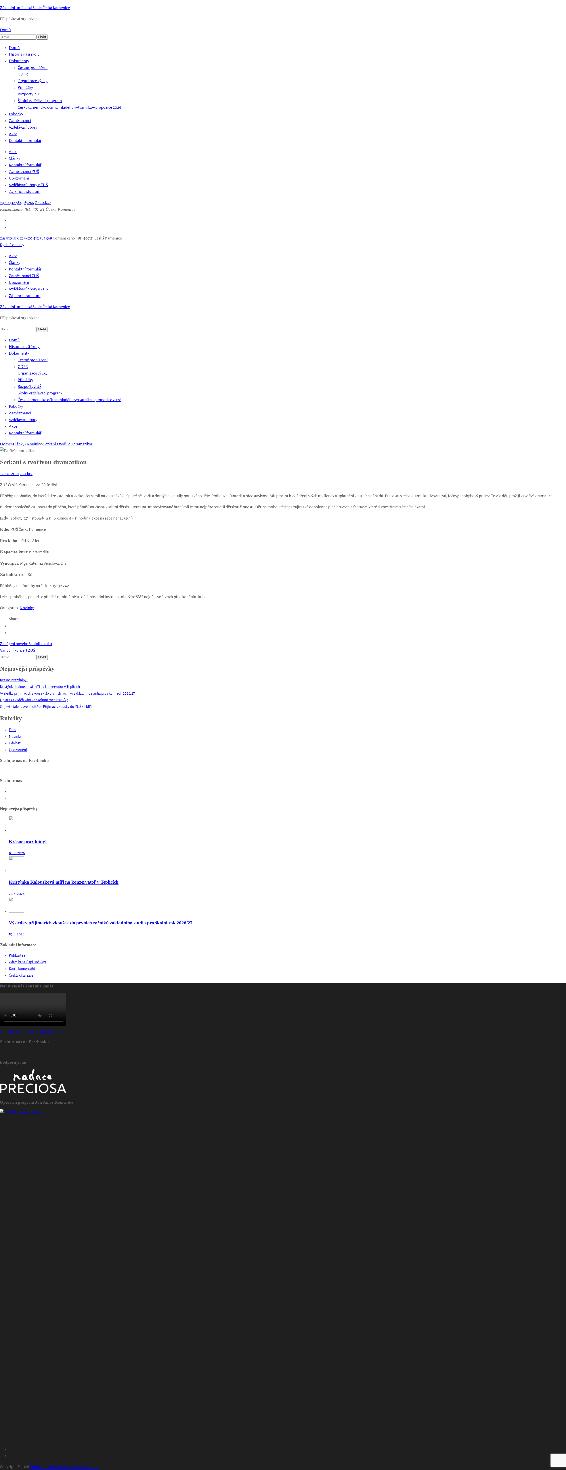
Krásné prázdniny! (14, 680)
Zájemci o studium (24, 191)
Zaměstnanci (20, 120)
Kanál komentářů (22, 969)
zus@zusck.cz (39, 202)
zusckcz (26, 473)
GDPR (23, 74)
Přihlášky (25, 87)
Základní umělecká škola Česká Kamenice (35, 8)
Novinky (27, 608)
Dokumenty (19, 61)
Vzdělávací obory (23, 127)
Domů (5, 30)
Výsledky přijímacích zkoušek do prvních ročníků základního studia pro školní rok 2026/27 (67, 693)
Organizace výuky (33, 81)
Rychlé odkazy (12, 245)
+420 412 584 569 (14, 202)
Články (14, 158)
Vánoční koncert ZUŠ (17, 650)
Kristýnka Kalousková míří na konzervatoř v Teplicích (40, 687)
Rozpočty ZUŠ (29, 94)
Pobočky (16, 114)
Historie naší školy (24, 54)
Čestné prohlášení (33, 67)
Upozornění (19, 178)
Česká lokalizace (21, 975)
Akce (13, 134)
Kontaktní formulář (25, 140)
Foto (12, 730)
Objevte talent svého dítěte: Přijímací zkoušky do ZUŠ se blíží (46, 707)
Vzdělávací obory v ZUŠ (28, 185)
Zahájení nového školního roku (26, 643)
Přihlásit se (17, 956)
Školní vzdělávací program (40, 101)
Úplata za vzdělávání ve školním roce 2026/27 (34, 700)
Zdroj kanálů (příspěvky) (27, 962)
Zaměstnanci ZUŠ (24, 171)
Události (15, 743)
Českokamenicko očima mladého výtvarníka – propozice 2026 (69, 107)
